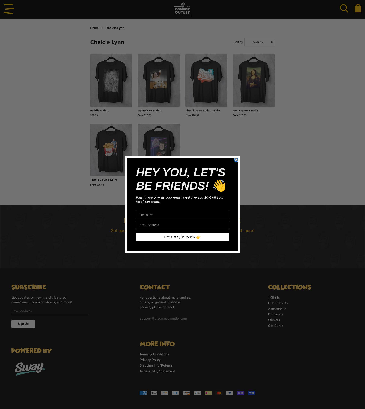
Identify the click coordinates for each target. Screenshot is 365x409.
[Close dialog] (236, 160)
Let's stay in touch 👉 (182, 237)
